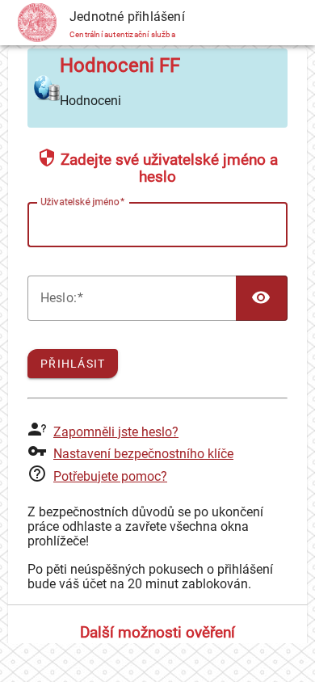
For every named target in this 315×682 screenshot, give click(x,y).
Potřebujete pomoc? (110, 476)
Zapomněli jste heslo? (115, 432)
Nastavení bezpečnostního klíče (143, 453)
